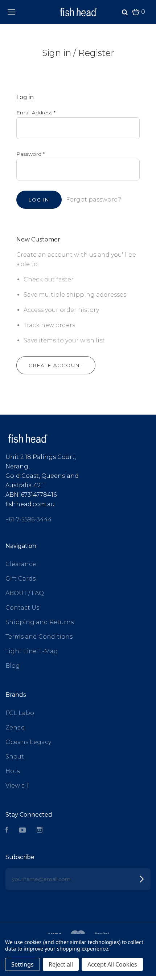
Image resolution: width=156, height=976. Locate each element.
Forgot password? (93, 199)
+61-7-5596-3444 (28, 519)
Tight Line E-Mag (31, 651)
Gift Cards (20, 578)
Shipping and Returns (39, 622)
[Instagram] (39, 830)
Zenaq (15, 727)
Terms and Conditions (39, 636)
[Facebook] (6, 830)
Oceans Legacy (28, 742)
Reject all (61, 964)
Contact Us (22, 607)
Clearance (20, 564)
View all (17, 785)
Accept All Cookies (112, 964)
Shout (14, 756)
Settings (22, 964)
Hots (12, 771)
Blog (12, 665)
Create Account (56, 365)
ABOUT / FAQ (24, 593)
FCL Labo (19, 712)
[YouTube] (22, 830)
